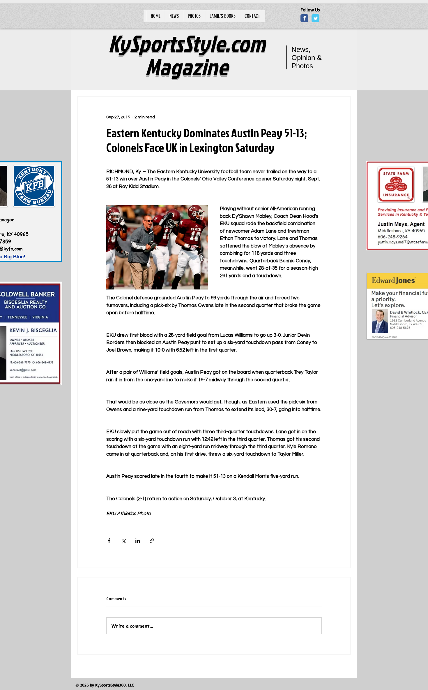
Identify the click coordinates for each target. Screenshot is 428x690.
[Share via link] (152, 540)
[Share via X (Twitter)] (123, 540)
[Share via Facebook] (109, 540)
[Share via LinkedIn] (137, 540)
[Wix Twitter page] (315, 18)
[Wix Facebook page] (304, 18)
